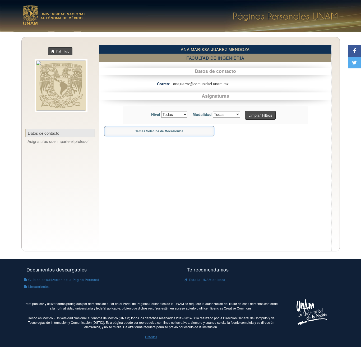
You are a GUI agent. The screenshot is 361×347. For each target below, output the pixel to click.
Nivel (155, 114)
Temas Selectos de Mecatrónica (159, 131)
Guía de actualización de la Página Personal (63, 279)
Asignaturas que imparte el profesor (58, 141)
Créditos (151, 337)
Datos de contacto (43, 133)
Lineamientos (38, 286)
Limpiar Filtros (260, 115)
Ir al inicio (62, 51)
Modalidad (202, 114)
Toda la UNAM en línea (206, 279)
